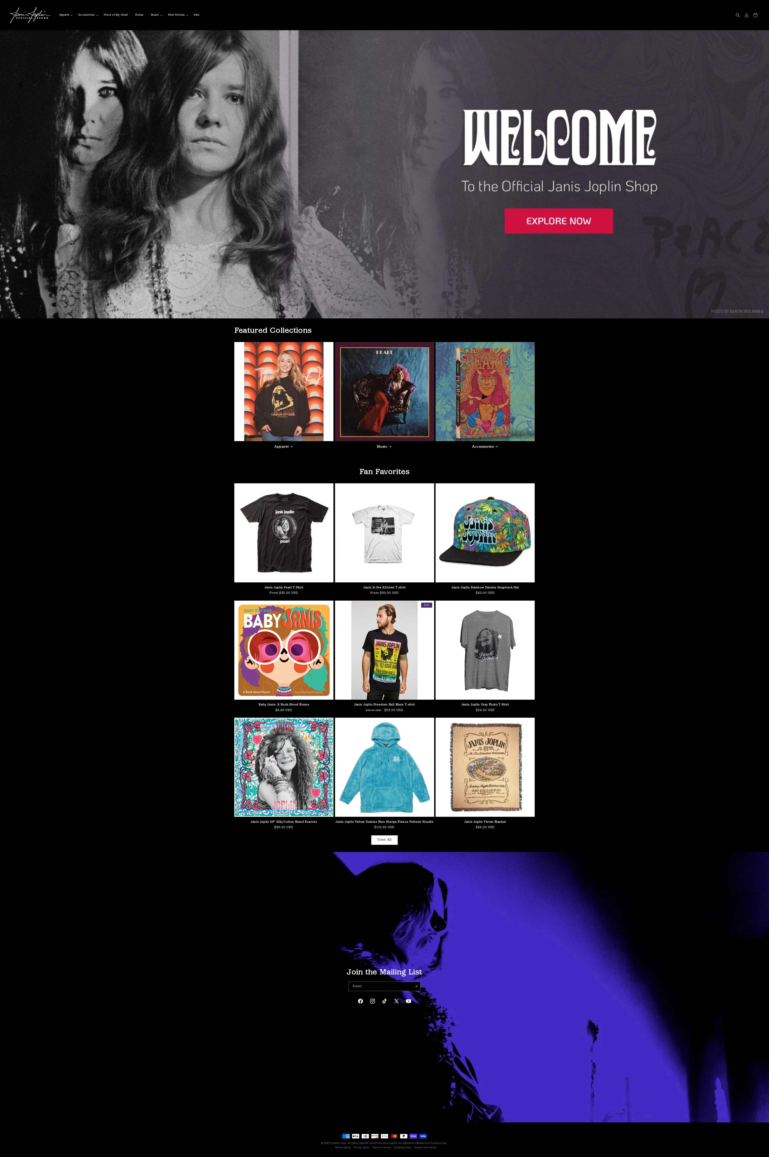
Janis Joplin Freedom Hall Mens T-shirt (384, 704)
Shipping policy (402, 1148)
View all (384, 840)
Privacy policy (361, 1148)
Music (382, 446)
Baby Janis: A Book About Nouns (284, 704)
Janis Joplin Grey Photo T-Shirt (485, 704)
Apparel (281, 446)
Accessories (483, 446)
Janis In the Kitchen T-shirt (384, 587)
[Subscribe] (416, 986)
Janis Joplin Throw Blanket (485, 822)
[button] (65, 15)
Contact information (426, 1148)
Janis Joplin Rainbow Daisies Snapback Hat (485, 587)
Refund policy (343, 1148)
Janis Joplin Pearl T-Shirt (284, 587)
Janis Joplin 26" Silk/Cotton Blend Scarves (284, 822)
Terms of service (381, 1148)
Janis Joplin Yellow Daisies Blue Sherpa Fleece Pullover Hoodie (384, 822)
